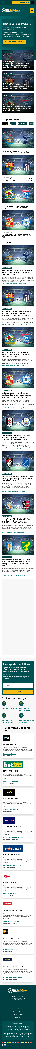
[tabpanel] (18, 183)
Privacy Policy (18, 1014)
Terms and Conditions (18, 1009)
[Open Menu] (32, 2)
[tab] (5, 123)
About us (18, 1006)
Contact (18, 1017)
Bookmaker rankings (21, 2)
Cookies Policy (18, 1011)
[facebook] (3, 2)
